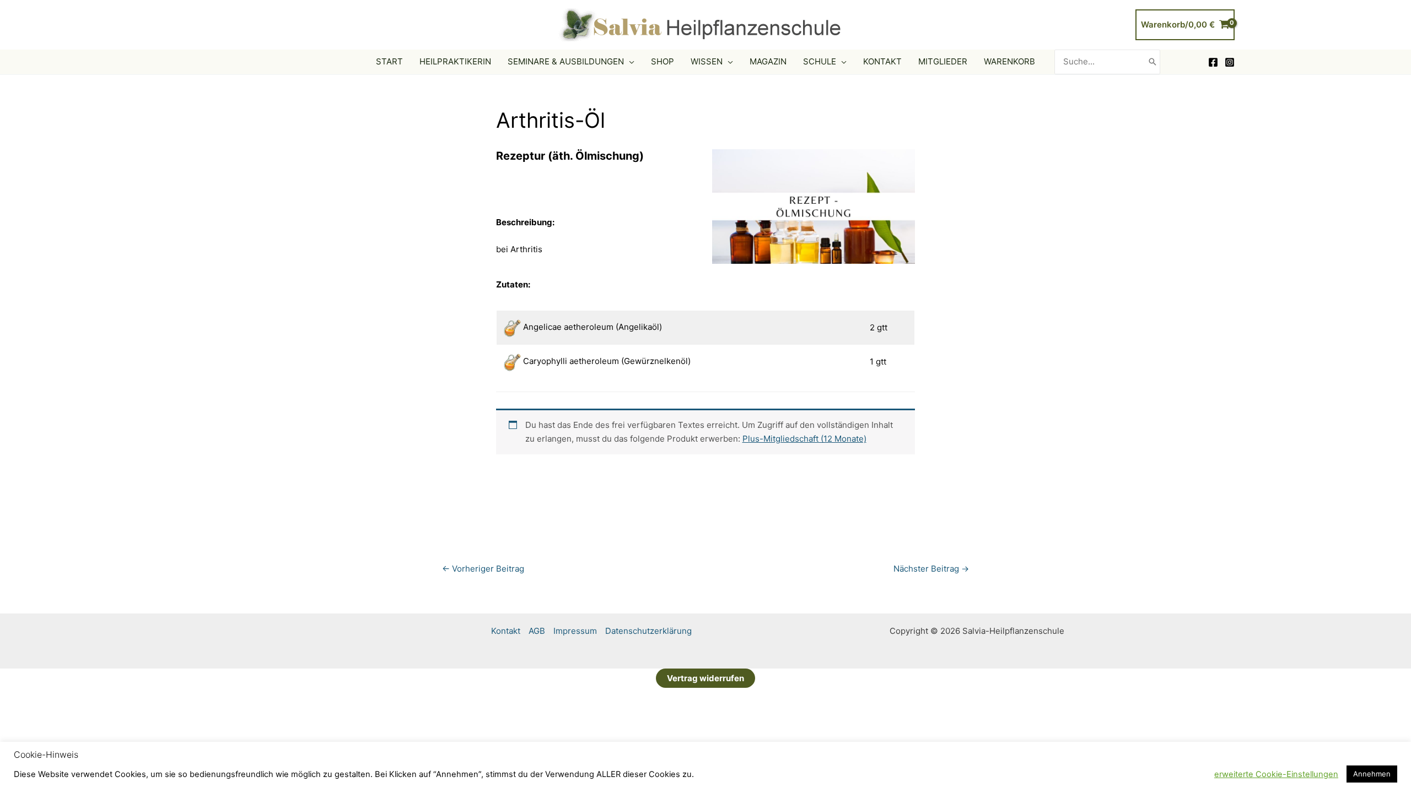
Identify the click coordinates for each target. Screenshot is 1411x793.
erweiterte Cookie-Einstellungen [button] (1276, 774)
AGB (537, 631)
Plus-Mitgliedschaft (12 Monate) (804, 438)
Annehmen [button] (1372, 773)
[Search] (1152, 62)
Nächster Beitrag (931, 568)
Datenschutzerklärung (648, 631)
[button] (629, 62)
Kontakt (505, 631)
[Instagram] (1230, 62)
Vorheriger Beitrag (483, 568)
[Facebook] (1213, 62)
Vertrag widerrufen (705, 678)
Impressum (575, 631)
